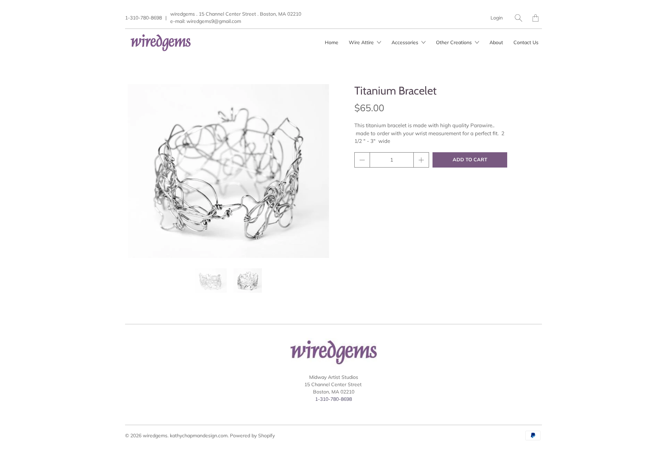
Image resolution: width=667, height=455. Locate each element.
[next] (320, 171)
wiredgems (155, 435)
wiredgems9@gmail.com (214, 21)
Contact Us (525, 42)
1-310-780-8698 (143, 18)
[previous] (136, 171)
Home (331, 42)
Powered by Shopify (252, 435)
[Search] (518, 18)
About (496, 42)
